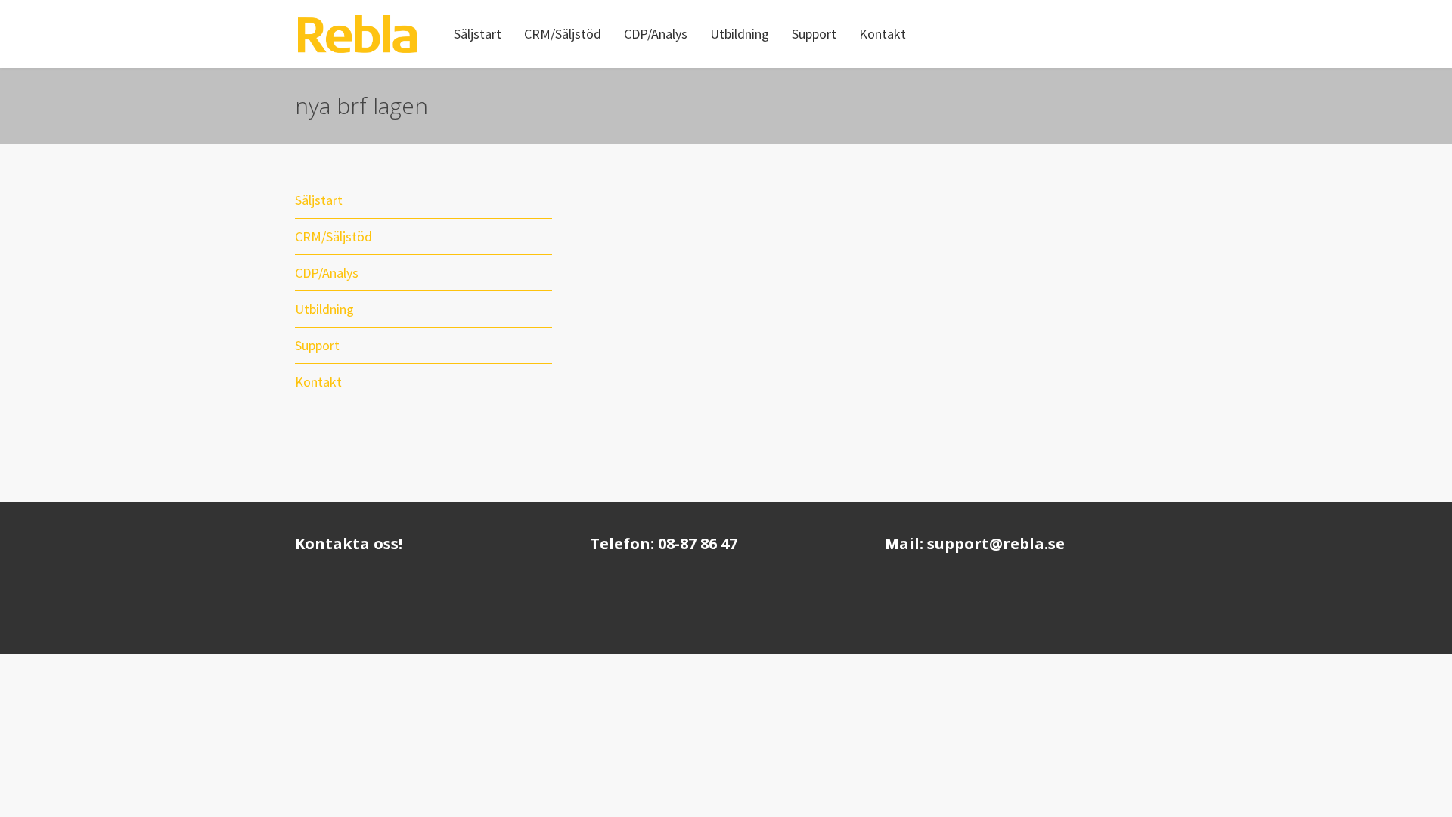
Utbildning (324, 309)
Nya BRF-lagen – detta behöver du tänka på (995, 199)
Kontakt (318, 381)
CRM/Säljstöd (333, 236)
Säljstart (319, 200)
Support (317, 345)
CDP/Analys (326, 272)
